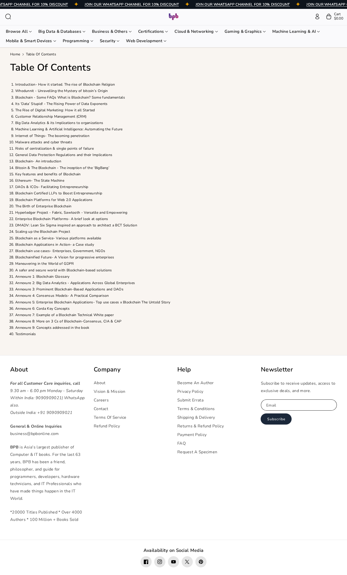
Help (184, 370)
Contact (101, 409)
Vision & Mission (109, 391)
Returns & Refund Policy (200, 426)
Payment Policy (192, 435)
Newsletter (277, 370)
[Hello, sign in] (317, 16)
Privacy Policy (190, 391)
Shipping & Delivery (196, 417)
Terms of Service (110, 417)
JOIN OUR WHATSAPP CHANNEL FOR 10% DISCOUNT (132, 4)
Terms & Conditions (196, 409)
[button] (8, 16)
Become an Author (195, 383)
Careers (101, 400)
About (19, 370)
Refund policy (107, 426)
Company (107, 370)
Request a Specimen (197, 452)
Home (15, 54)
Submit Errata (190, 400)
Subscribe (276, 419)
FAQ (181, 443)
